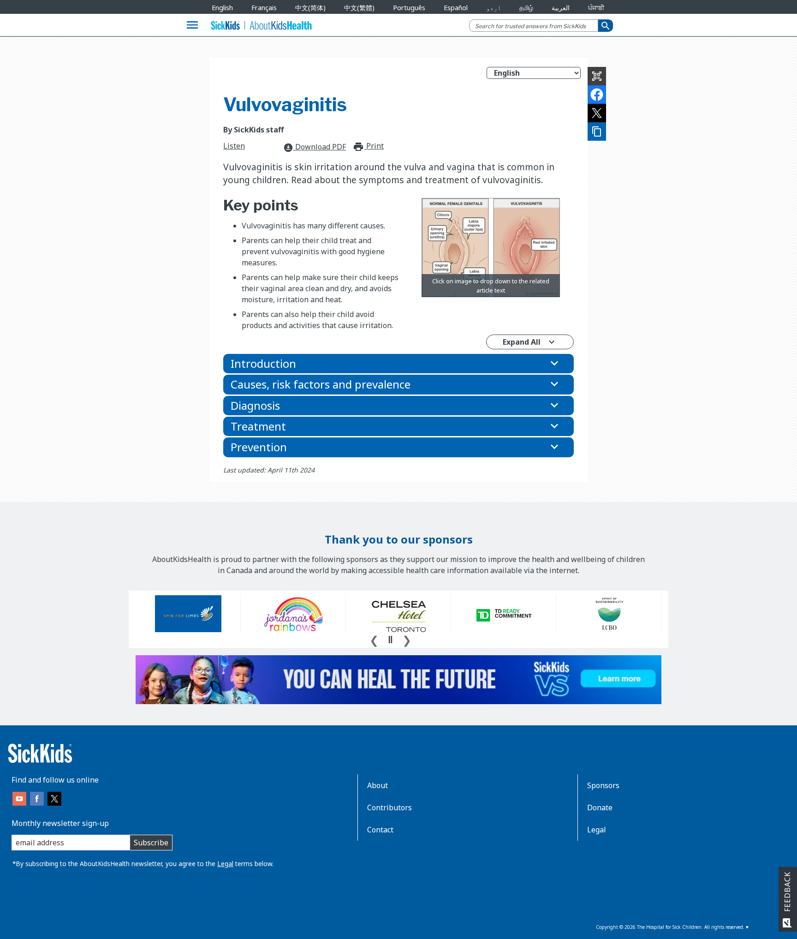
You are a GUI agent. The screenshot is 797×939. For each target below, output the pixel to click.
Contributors (389, 807)
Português (409, 7)
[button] (398, 363)
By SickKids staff (253, 130)
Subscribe (151, 842)
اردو (493, 7)
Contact (380, 830)
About (377, 785)
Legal (225, 863)
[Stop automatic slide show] (390, 640)
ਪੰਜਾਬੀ (596, 7)
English (222, 7)
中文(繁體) (359, 7)
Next (406, 639)
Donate (600, 807)
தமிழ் (526, 7)
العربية (561, 7)
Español (456, 7)
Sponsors (603, 785)
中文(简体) (310, 7)
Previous (374, 639)
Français (264, 7)
